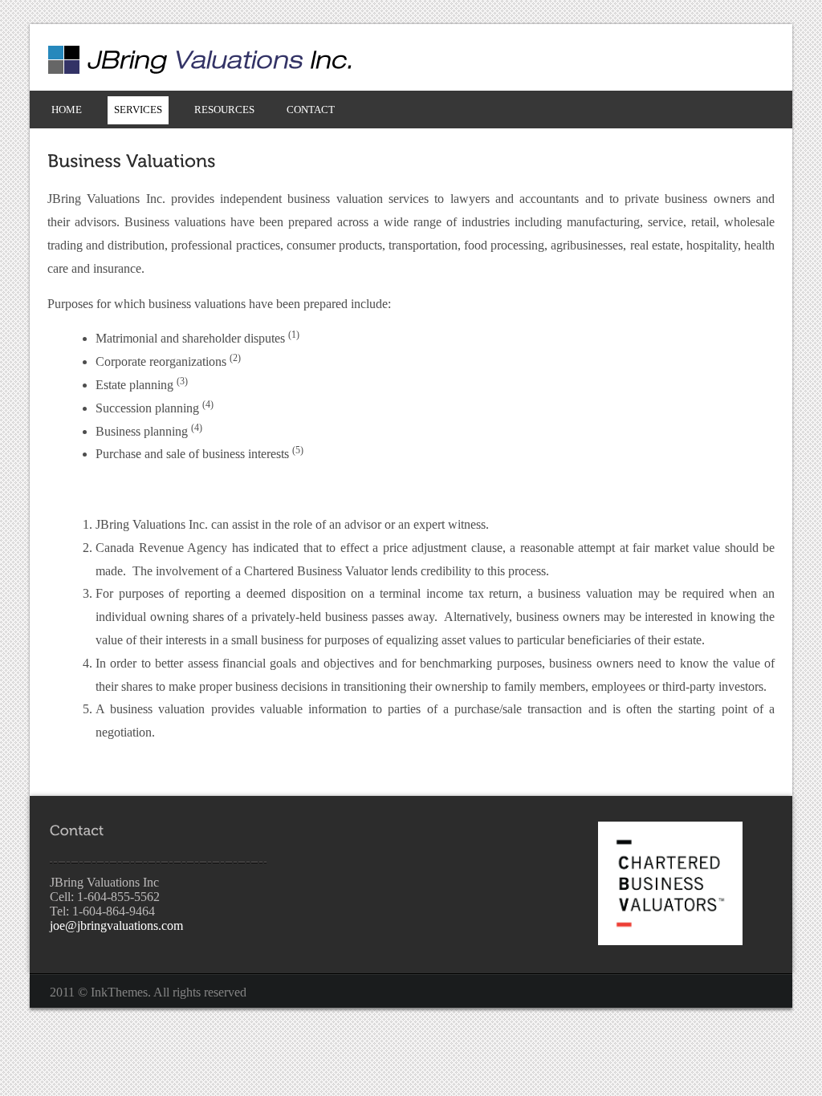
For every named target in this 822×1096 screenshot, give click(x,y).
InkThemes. (121, 992)
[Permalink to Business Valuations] (131, 160)
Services (138, 110)
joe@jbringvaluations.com (116, 925)
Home (66, 110)
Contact (311, 110)
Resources (224, 110)
